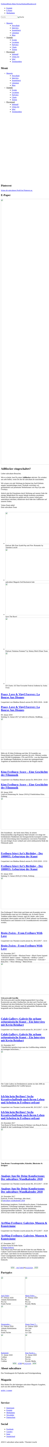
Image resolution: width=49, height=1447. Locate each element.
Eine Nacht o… (30, 1353)
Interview (15, 28)
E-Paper (9, 10)
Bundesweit (32, 4)
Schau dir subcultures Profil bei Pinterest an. (17, 190)
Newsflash (15, 25)
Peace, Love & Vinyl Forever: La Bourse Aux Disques (20, 696)
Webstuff (15, 54)
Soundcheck (16, 30)
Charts (14, 47)
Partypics (15, 45)
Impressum (10, 1408)
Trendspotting (17, 61)
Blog (13, 35)
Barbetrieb (5, 1353)
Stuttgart (25, 4)
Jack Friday (5, 1296)
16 (17, 1268)
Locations (15, 42)
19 (23, 1268)
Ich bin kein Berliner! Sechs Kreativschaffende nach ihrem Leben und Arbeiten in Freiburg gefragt (22, 1099)
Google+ (9, 1432)
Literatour (15, 33)
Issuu (8, 1434)
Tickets (14, 49)
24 (32, 1268)
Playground (10, 52)
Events (14, 40)
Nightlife (9, 37)
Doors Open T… (31, 1324)
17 (19, 1268)
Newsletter (10, 1415)
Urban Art (15, 57)
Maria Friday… (30, 1296)
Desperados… (6, 1324)
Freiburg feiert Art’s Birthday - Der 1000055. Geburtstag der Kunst (22, 855)
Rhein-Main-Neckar (14, 4)
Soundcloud (10, 1436)
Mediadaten (10, 13)
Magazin (9, 23)
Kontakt (9, 8)
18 (21, 1268)
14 (30, 1363)
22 (28, 1268)
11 (24, 1363)
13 (28, 1363)
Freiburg (4, 4)
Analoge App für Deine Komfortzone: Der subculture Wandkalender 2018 (23, 1177)
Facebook (9, 1429)
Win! (13, 59)
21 (26, 1268)
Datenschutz (10, 1417)
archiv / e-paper (6, 1390)
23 (30, 1268)
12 (26, 1363)
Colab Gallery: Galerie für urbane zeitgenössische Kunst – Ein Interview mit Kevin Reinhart (23, 1021)
